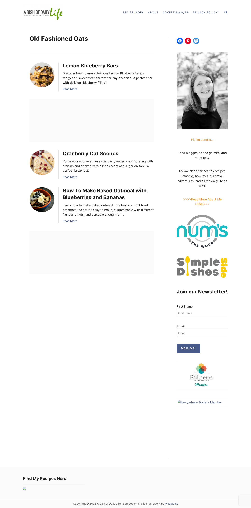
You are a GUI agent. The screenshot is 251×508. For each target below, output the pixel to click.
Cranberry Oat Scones (90, 153)
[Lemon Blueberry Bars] (42, 74)
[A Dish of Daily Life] (60, 12)
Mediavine (171, 503)
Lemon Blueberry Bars (90, 66)
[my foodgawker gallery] (24, 488)
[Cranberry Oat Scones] (42, 162)
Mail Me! (188, 348)
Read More (70, 89)
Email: (181, 326)
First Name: (185, 306)
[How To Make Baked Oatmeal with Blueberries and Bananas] (42, 199)
